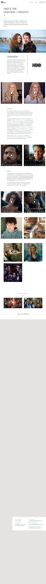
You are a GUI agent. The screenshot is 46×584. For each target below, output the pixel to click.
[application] (11, 93)
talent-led (14, 120)
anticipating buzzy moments (12, 137)
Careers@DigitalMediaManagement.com (35, 524)
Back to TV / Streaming (23, 313)
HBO (10, 121)
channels (19, 121)
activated (24, 121)
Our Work (31, 2)
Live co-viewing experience (24, 129)
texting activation (27, 128)
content (17, 128)
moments (14, 122)
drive (18, 122)
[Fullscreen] (20, 102)
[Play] (2, 102)
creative (25, 124)
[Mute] (18, 102)
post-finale (25, 137)
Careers (35, 2)
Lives (24, 120)
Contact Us (42, 2)
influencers (28, 121)
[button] (11, 93)
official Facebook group (24, 126)
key (11, 122)
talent (16, 121)
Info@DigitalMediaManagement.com (35, 527)
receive (10, 128)
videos (17, 120)
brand (12, 121)
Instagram (21, 120)
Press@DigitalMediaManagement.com (35, 520)
